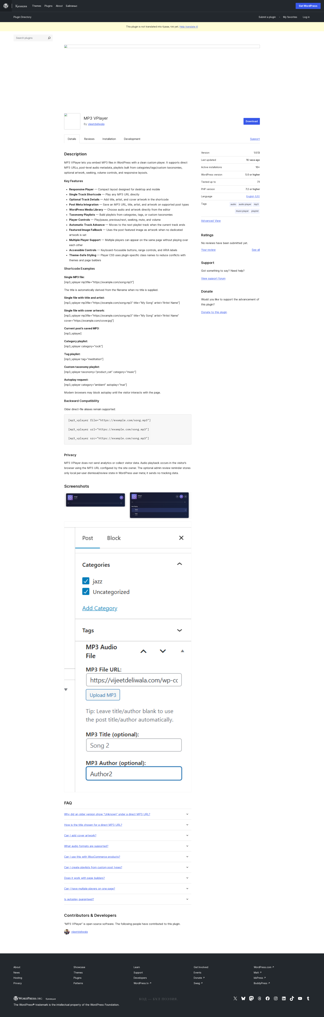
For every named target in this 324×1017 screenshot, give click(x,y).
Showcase (79, 967)
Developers (140, 977)
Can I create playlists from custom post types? (93, 867)
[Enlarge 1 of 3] (122, 496)
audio (233, 204)
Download (252, 121)
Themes (78, 972)
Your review (208, 249)
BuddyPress (262, 983)
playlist (255, 211)
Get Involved (201, 967)
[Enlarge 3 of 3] (186, 526)
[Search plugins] (49, 38)
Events (197, 972)
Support (255, 139)
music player (242, 211)
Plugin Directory (22, 17)
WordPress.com (264, 967)
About (17, 967)
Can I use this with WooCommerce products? (92, 856)
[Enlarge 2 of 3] (186, 496)
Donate (199, 977)
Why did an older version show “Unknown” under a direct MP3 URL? (107, 814)
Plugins (78, 977)
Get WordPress (308, 5)
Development (132, 139)
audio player (245, 204)
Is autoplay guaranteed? (79, 899)
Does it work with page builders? (84, 878)
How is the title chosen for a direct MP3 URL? (93, 824)
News (17, 972)
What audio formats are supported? (86, 846)
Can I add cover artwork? (80, 835)
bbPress (260, 977)
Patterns (78, 983)
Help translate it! (189, 26)
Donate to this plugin (214, 312)
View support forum (213, 278)
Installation (109, 139)
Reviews (89, 139)
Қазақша (51, 998)
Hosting (18, 977)
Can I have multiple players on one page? (89, 888)
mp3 (256, 204)
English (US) (253, 196)
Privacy (18, 983)
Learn (137, 967)
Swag (198, 983)
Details (72, 139)
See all (256, 249)
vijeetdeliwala (96, 124)
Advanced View (211, 220)
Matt (258, 972)
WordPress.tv (143, 983)
